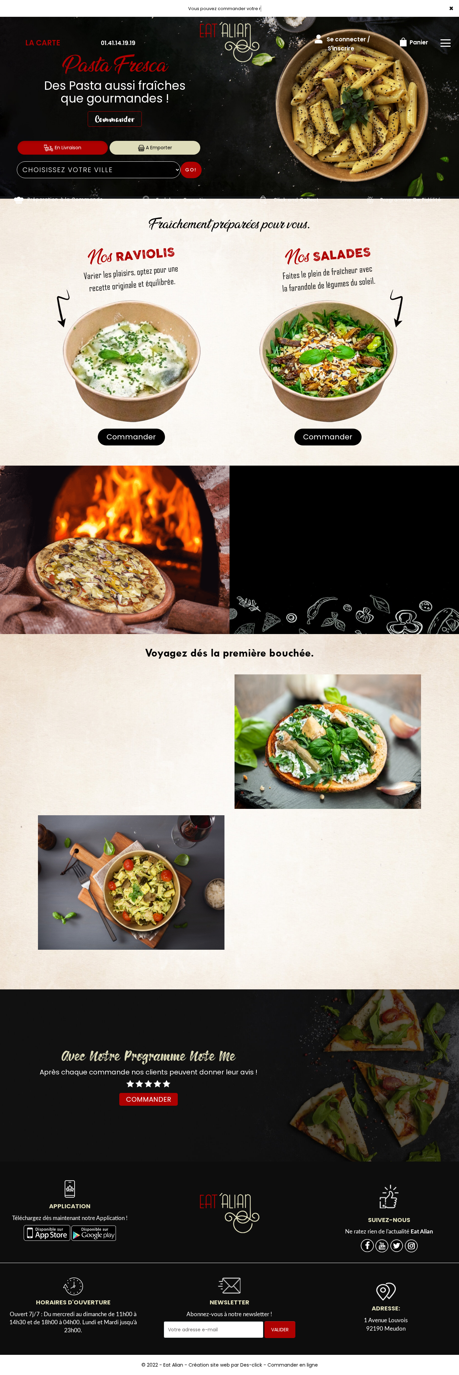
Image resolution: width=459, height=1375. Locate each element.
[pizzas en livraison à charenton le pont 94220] (18, 199)
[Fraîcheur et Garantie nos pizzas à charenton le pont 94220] (146, 199)
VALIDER (280, 1329)
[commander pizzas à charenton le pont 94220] (229, 1213)
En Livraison (67, 147)
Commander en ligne (292, 1365)
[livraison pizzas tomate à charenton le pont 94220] (263, 199)
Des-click (251, 1365)
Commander (115, 119)
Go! (191, 169)
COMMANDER (148, 1099)
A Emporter (158, 147)
